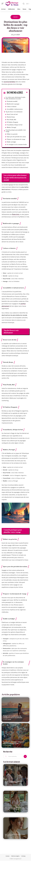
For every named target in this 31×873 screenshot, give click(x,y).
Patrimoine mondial (12, 101)
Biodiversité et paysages (13, 104)
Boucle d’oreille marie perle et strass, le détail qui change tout (15, 835)
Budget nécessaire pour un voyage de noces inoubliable (12, 717)
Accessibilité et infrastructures (15, 109)
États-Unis (15, 214)
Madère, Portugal (11, 127)
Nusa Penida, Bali (11, 119)
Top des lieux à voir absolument (14, 112)
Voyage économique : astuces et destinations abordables (13, 743)
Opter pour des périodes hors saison (16, 137)
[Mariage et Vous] (11, 3)
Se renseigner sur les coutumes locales (17, 144)
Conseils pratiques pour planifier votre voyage (16, 130)
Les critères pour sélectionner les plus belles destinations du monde (15, 98)
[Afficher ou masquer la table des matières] (25, 93)
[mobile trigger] (3, 3)
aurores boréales (9, 82)
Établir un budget (11, 142)
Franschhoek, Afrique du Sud (14, 125)
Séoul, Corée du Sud (12, 114)
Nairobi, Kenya (11, 117)
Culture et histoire (11, 106)
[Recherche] (23, 3)
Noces (15, 17)
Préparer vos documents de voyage (16, 139)
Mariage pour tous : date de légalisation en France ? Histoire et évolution (14, 782)
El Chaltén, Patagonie (12, 122)
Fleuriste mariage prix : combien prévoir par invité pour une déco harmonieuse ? (15, 808)
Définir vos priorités (12, 134)
